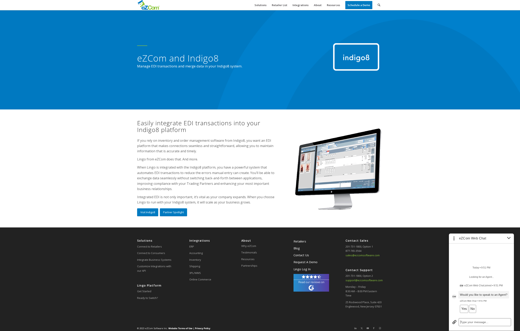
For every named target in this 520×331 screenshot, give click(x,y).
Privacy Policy (202, 328)
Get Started (144, 291)
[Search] (379, 5)
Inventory (195, 260)
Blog (297, 248)
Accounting (196, 253)
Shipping (194, 266)
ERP (191, 246)
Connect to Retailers (149, 246)
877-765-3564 (353, 251)
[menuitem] (260, 5)
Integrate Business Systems (154, 260)
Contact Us (301, 255)
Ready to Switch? (147, 298)
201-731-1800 (353, 246)
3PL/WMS (195, 273)
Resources (248, 259)
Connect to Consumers (151, 253)
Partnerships (249, 265)
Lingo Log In (302, 269)
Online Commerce (200, 279)
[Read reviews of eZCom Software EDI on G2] (311, 290)
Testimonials (249, 252)
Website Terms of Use (180, 328)
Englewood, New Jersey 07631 (364, 306)
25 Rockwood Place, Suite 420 (363, 302)
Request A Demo (305, 262)
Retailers (300, 241)
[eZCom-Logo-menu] (148, 5)
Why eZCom (248, 246)
